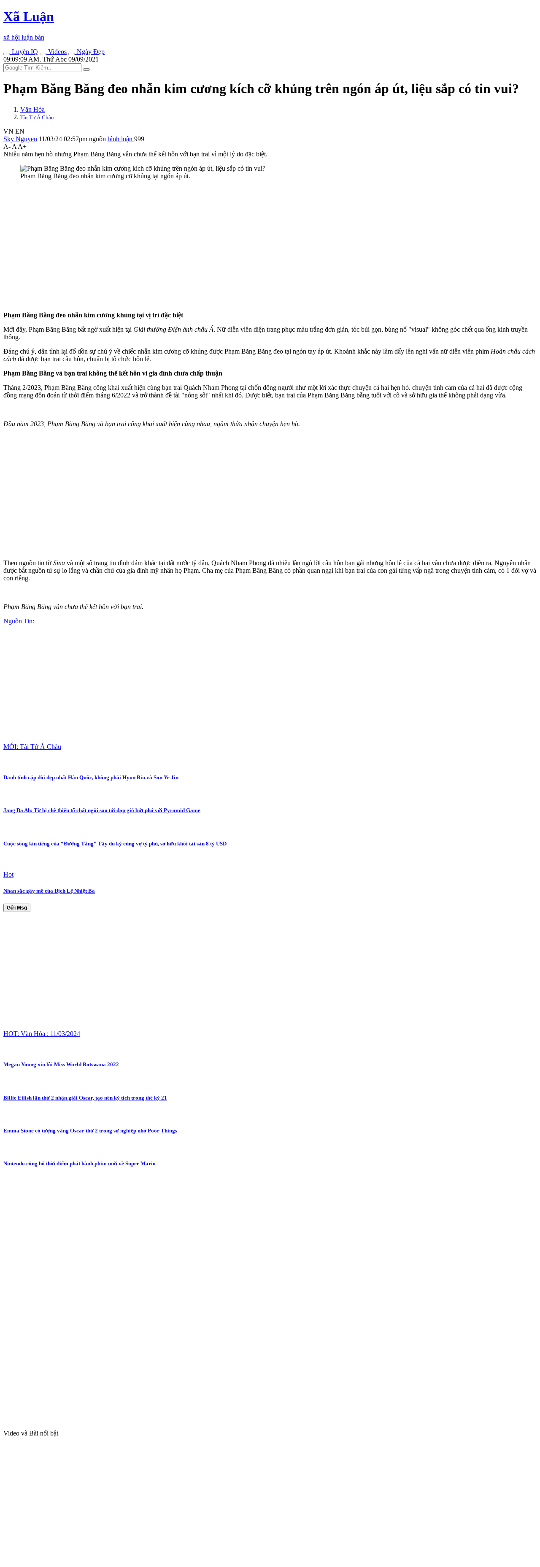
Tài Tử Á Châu (37, 117)
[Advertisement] (256, 246)
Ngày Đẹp (90, 51)
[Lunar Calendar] (71, 54)
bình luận (121, 138)
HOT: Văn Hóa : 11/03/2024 (41, 1033)
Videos (56, 51)
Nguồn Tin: (18, 621)
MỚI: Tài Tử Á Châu (32, 746)
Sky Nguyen (20, 138)
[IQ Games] (6, 54)
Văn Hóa (32, 109)
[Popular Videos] (43, 54)
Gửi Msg (17, 908)
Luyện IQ (24, 51)
